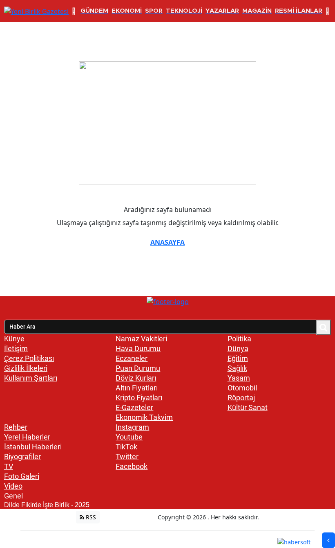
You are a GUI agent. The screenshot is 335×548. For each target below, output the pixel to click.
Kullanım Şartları (30, 378)
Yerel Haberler (27, 437)
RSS (90, 517)
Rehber (15, 427)
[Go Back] (328, 540)
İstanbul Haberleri (33, 446)
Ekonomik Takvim (144, 417)
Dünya (238, 348)
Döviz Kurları (136, 378)
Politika (239, 338)
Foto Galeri (21, 476)
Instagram (132, 427)
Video (13, 486)
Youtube (129, 437)
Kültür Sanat (248, 407)
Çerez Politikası (29, 358)
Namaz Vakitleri (141, 338)
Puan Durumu (138, 368)
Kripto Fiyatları (139, 397)
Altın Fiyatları (137, 387)
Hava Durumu (138, 348)
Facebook (131, 466)
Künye (14, 338)
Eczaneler (131, 358)
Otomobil (242, 387)
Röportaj (241, 397)
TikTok (126, 446)
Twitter (127, 456)
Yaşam (239, 378)
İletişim (16, 348)
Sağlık (237, 368)
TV (8, 466)
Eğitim (238, 358)
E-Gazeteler (134, 407)
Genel (13, 496)
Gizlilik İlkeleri (25, 368)
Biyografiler (22, 456)
